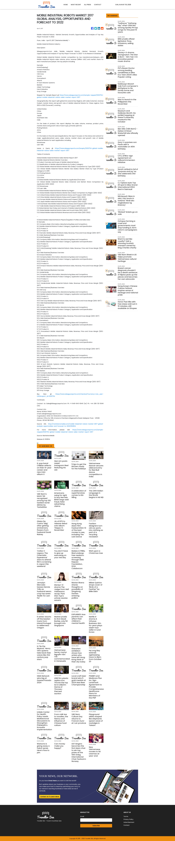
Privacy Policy (128, 819)
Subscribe (96, 826)
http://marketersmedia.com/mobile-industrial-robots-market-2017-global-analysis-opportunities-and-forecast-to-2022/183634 (70, 425)
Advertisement (129, 822)
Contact (127, 825)
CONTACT (97, 5)
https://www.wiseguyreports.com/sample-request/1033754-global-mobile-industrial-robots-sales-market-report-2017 (70, 96)
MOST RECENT (76, 5)
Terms (126, 816)
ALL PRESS (87, 5)
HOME (65, 5)
